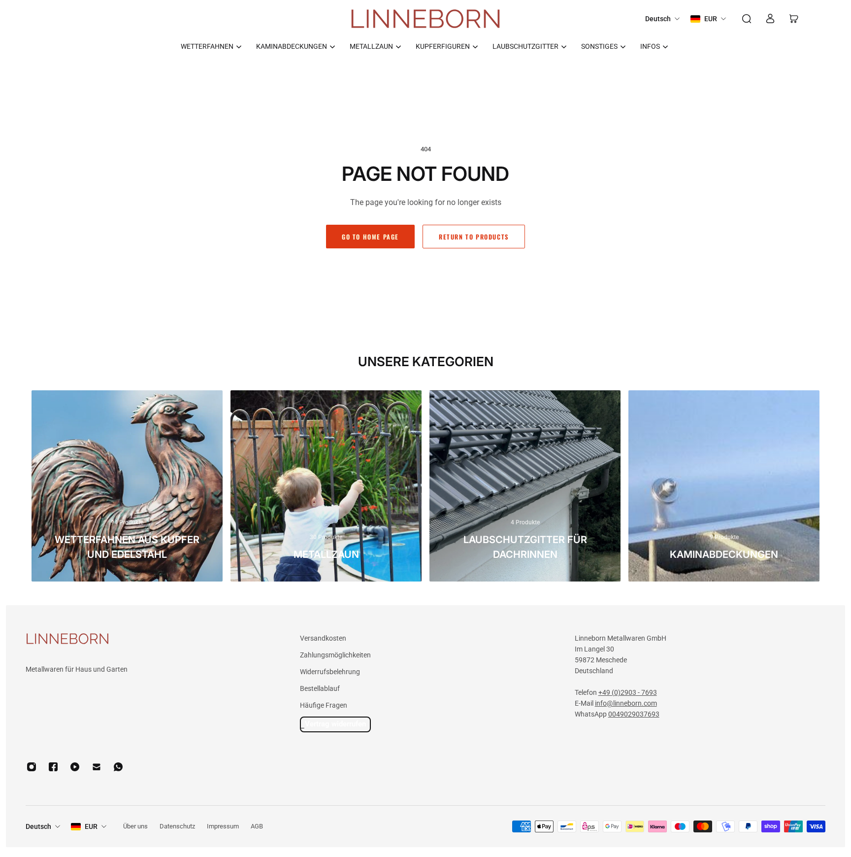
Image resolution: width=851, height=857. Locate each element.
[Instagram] (31, 767)
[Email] (96, 767)
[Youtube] (75, 767)
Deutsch (38, 826)
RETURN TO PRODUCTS (474, 236)
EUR (91, 826)
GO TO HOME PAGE (370, 236)
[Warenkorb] (794, 19)
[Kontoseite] (770, 19)
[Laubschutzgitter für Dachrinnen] (525, 486)
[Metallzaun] (326, 486)
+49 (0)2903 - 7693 (627, 692)
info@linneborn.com (626, 703)
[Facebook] (53, 767)
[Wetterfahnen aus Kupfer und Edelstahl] (127, 486)
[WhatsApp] (118, 767)
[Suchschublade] (746, 19)
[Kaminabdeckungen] (723, 486)
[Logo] (425, 19)
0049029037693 (633, 714)
